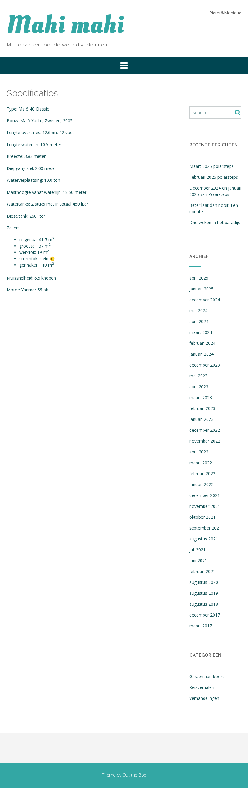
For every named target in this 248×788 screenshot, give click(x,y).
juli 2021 (197, 550)
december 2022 (204, 430)
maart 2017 (200, 626)
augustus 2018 (203, 604)
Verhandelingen (204, 698)
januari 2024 (201, 354)
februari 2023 (202, 408)
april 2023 (198, 386)
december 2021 (204, 495)
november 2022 (204, 441)
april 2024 (198, 321)
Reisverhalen (201, 687)
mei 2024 (198, 310)
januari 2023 (201, 419)
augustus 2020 (203, 582)
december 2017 (204, 615)
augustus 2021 (203, 539)
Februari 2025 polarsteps (213, 177)
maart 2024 (200, 332)
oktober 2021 (202, 517)
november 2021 (204, 506)
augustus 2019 (203, 593)
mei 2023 (198, 376)
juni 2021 (198, 560)
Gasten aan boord (207, 676)
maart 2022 (200, 463)
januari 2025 (201, 289)
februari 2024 (202, 343)
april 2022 (198, 452)
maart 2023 (200, 397)
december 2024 (204, 300)
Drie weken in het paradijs (214, 222)
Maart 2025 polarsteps (211, 166)
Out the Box (134, 775)
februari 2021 (202, 571)
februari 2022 (202, 473)
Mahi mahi (65, 25)
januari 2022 (201, 484)
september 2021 (205, 528)
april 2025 (198, 278)
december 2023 (204, 365)
